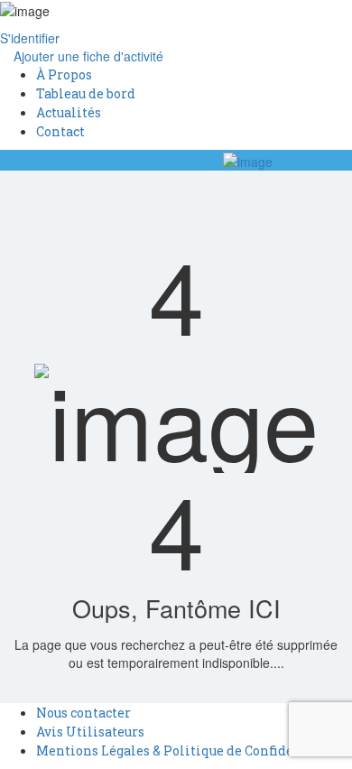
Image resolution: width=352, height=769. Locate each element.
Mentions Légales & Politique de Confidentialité (190, 750)
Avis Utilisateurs (90, 731)
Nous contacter (83, 712)
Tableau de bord (85, 93)
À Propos (64, 74)
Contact (60, 131)
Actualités (68, 112)
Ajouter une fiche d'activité (86, 56)
